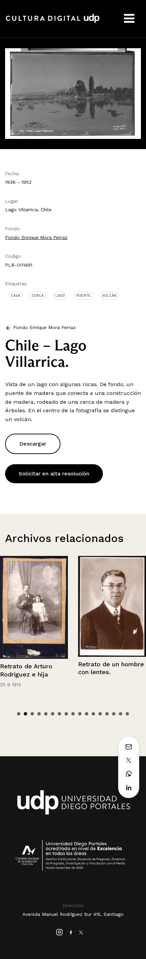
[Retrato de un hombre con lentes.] (47, 606)
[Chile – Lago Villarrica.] (73, 93)
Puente (83, 295)
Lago (60, 295)
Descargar (32, 443)
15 (113, 714)
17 (127, 714)
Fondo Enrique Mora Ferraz (36, 237)
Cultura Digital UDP (52, 22)
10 (79, 714)
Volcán (109, 295)
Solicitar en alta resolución (54, 473)
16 (120, 714)
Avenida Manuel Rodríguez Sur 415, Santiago (73, 914)
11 (86, 714)
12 (93, 714)
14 (107, 714)
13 (100, 714)
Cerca (38, 295)
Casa (15, 295)
